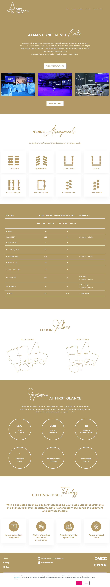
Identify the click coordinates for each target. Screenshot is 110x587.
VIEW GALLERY (55, 103)
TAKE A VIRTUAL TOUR (55, 66)
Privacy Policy (17, 577)
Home (67, 9)
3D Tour (88, 9)
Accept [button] (79, 583)
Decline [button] (86, 583)
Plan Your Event (98, 9)
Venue (74, 9)
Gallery (80, 9)
